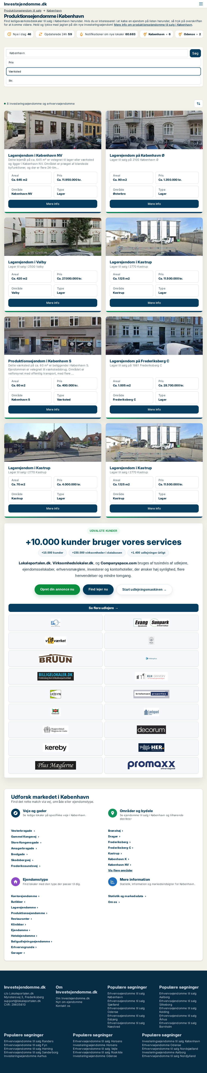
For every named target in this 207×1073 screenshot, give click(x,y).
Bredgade (18, 854)
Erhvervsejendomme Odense (161, 1045)
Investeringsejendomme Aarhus (25, 1056)
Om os (112, 902)
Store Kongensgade (25, 842)
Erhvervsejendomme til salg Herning (28, 1048)
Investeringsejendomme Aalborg (164, 1052)
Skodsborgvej (21, 860)
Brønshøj (114, 830)
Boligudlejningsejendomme (30, 941)
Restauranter (20, 918)
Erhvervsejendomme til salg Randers (28, 1041)
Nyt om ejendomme (69, 1002)
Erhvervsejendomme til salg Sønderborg (31, 1052)
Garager (16, 952)
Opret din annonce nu (57, 589)
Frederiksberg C (119, 847)
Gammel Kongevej (23, 836)
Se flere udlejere (103, 608)
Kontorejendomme (24, 896)
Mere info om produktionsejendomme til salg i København (153, 24)
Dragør (113, 836)
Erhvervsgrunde (22, 947)
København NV (118, 864)
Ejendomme (19, 930)
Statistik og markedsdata (125, 896)
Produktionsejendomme (28, 913)
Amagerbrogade (22, 848)
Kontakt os (63, 1005)
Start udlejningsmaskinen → (144, 589)
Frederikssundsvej (24, 866)
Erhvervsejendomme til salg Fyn (25, 1045)
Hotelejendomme (23, 935)
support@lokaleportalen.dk (22, 1001)
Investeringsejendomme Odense (95, 1056)
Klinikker (17, 924)
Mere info (52, 203)
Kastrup (113, 853)
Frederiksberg (118, 842)
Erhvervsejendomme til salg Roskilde (98, 1052)
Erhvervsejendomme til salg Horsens (97, 1041)
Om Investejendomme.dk (73, 998)
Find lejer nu (98, 589)
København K (117, 859)
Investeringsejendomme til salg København (171, 1041)
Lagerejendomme (23, 907)
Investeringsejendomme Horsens (95, 1045)
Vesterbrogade (21, 830)
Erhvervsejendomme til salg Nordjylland (169, 1056)
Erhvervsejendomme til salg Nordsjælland (170, 1048)
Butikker (17, 901)
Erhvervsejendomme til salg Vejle (95, 1048)
